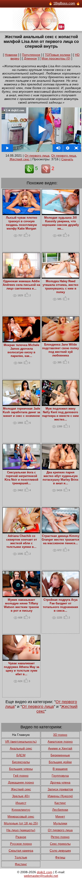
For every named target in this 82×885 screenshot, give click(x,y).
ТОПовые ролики (57, 55)
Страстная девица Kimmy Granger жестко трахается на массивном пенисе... (60, 539)
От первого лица (37, 155)
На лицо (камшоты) (20, 830)
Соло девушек (60, 850)
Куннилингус (21, 809)
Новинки (11, 55)
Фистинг (21, 864)
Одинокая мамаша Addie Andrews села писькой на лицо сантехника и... (21, 285)
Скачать (67, 159)
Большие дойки (60, 762)
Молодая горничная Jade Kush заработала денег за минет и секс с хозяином (21, 412)
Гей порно (20, 775)
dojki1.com (44, 872)
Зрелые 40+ (21, 796)
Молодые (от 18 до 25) (21, 823)
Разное (20, 837)
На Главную (21, 735)
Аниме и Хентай (60, 748)
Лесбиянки (60, 809)
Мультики (60, 823)
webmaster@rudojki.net (41, 876)
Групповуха (60, 775)
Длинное (30, 58)
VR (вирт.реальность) (21, 741)
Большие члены (21, 769)
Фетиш (60, 857)
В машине (60, 769)
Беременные (60, 755)
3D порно (60, 735)
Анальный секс (21, 748)
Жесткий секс (20, 159)
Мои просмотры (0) (55, 58)
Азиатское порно (60, 741)
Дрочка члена (60, 782)
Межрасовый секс (21, 816)
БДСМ (21, 755)
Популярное (31, 55)
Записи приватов (60, 789)
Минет (60, 816)
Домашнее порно (21, 782)
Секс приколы (60, 843)
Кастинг (60, 803)
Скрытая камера (21, 850)
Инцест (20, 803)
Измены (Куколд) (60, 796)
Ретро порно (60, 837)
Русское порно (21, 843)
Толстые (21, 857)
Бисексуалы (21, 762)
